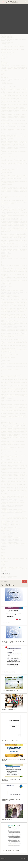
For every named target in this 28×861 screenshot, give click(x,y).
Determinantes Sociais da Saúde (10, 603)
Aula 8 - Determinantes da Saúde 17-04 (11, 690)
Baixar (24, 581)
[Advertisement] (14, 19)
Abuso (25, 860)
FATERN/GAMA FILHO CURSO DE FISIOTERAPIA (11, 800)
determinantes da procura (8, 672)
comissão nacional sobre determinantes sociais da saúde (13, 759)
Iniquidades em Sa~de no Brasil (10, 740)
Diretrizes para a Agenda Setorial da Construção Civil (11, 780)
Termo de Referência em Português (10, 850)
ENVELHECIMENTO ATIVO (9, 709)
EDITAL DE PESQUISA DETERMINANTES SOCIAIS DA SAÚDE (13, 641)
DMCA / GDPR (24, 858)
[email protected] (5, 573)
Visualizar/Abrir (6, 622)
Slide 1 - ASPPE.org (7, 819)
